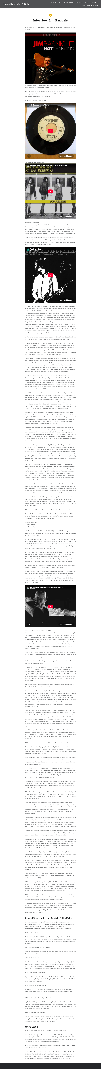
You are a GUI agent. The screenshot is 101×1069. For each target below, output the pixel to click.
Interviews (79, 2)
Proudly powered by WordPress (42, 1066)
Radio (60, 2)
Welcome (54, 2)
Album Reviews (69, 2)
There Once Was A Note (16, 3)
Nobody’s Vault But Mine (90, 5)
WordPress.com (62, 1066)
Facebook (58, 928)
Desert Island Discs (91, 2)
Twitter (65, 928)
